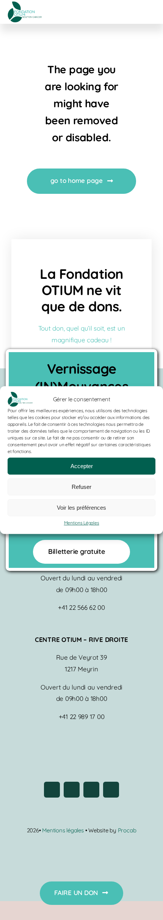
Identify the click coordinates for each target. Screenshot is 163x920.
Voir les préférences (81, 507)
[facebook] (52, 790)
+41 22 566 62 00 (81, 607)
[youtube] (91, 790)
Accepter (82, 466)
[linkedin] (111, 790)
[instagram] (72, 790)
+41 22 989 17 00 (82, 717)
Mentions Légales (81, 523)
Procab (127, 830)
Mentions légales (63, 830)
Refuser (81, 487)
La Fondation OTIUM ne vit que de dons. (81, 290)
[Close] (145, 360)
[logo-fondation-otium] (25, 5)
